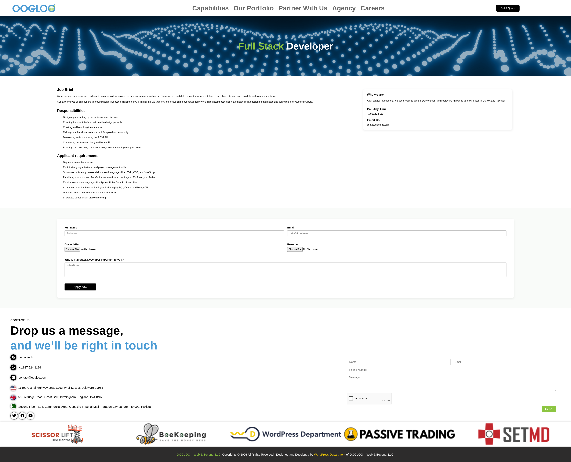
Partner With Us (303, 8)
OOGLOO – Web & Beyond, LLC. (199, 454)
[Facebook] (22, 415)
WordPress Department (330, 454)
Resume (292, 244)
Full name (71, 227)
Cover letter (72, 244)
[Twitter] (14, 415)
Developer (285, 46)
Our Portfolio (253, 8)
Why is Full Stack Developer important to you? (94, 259)
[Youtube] (30, 415)
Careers (372, 8)
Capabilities (210, 8)
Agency (344, 8)
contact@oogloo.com (378, 125)
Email (290, 227)
